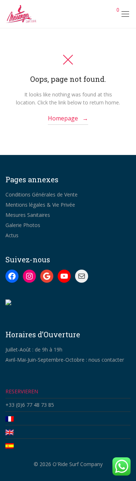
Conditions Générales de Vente (41, 194)
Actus (11, 235)
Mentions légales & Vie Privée (40, 204)
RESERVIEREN (21, 391)
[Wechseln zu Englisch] (68, 431)
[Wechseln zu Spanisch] (68, 445)
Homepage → (68, 118)
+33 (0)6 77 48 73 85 (29, 404)
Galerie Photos (22, 225)
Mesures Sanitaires (27, 214)
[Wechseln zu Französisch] (68, 418)
